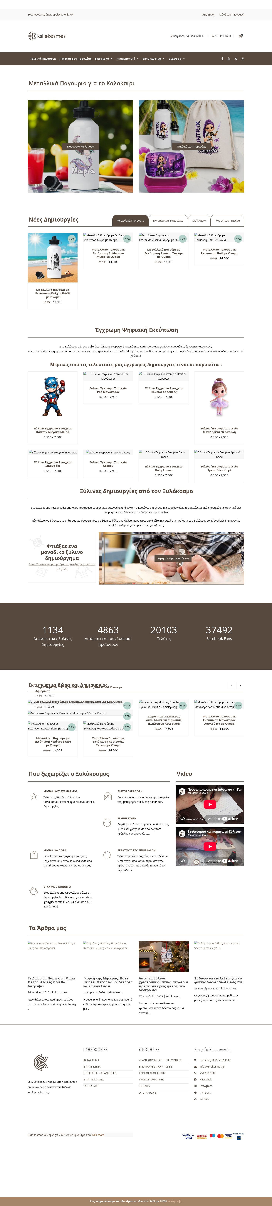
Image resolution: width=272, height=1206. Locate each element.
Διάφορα (175, 58)
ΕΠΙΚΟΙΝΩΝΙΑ (91, 1066)
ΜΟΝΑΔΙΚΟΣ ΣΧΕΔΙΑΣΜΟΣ (60, 791)
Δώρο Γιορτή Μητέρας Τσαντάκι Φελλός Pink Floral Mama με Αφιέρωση (78, 689)
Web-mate (98, 1135)
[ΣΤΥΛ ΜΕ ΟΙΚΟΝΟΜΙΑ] (34, 891)
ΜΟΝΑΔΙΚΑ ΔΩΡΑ (54, 850)
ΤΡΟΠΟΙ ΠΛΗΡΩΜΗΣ (151, 1079)
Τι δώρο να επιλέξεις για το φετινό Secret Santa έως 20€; (219, 980)
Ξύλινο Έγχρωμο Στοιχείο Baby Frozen (164, 468)
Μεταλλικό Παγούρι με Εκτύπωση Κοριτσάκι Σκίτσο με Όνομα (108, 741)
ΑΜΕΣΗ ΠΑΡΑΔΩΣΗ (129, 791)
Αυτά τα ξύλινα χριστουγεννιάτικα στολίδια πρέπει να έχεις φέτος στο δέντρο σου (163, 984)
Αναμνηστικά (126, 58)
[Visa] (228, 1136)
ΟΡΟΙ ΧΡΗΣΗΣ (147, 1092)
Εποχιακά (102, 58)
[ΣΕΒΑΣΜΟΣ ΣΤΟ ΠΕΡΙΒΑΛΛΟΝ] (107, 855)
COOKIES (144, 1086)
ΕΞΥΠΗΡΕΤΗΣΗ (126, 818)
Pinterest (205, 1092)
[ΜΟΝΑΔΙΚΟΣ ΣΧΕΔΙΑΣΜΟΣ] (34, 796)
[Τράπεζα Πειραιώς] (238, 1136)
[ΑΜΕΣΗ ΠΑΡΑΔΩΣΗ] (108, 796)
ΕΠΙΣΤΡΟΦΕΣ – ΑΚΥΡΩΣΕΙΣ (155, 1066)
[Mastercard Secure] (201, 1136)
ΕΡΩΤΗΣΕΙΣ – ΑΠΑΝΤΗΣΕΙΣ (100, 1073)
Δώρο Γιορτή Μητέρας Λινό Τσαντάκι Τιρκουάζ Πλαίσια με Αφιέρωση (164, 720)
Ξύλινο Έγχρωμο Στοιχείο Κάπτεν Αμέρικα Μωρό (53, 430)
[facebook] (222, 59)
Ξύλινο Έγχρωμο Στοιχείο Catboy (108, 464)
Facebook (206, 1079)
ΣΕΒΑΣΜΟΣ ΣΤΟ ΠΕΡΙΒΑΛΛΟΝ (136, 850)
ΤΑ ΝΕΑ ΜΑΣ (91, 1086)
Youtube (205, 1099)
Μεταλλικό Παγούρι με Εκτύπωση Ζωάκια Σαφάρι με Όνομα (164, 253)
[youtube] (229, 59)
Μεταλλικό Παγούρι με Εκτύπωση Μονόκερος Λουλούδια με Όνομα (219, 720)
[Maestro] (212, 1136)
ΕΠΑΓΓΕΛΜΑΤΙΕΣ (93, 1079)
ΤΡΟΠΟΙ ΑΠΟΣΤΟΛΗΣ (152, 1073)
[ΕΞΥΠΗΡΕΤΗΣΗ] (107, 823)
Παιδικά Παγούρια (43, 58)
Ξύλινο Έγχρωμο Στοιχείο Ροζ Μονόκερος (108, 390)
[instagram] (243, 59)
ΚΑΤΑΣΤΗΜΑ (91, 1060)
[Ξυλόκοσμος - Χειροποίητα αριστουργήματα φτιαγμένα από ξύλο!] (47, 35)
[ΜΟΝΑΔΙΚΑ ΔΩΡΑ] (34, 855)
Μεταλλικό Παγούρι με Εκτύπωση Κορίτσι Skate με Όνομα (53, 741)
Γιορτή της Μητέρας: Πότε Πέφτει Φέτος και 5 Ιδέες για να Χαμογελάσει (108, 982)
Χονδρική (208, 14)
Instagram (206, 1086)
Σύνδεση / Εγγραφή (232, 14)
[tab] (130, 220)
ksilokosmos (59, 992)
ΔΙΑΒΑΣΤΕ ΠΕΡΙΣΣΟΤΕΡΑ (57, 966)
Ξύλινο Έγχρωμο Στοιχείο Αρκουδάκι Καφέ (219, 468)
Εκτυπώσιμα (152, 58)
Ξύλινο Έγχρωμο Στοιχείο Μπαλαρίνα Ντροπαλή (219, 430)
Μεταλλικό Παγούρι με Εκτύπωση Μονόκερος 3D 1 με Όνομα (78, 701)
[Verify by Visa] (188, 1136)
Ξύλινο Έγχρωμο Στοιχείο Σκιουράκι (53, 464)
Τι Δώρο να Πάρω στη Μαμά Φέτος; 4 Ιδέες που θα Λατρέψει (51, 982)
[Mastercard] (220, 1136)
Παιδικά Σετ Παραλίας (75, 58)
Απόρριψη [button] (175, 1201)
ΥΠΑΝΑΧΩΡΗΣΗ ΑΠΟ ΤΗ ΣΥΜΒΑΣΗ (160, 1060)
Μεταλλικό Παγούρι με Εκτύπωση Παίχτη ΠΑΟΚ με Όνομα (52, 293)
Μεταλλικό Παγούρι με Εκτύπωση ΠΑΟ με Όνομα (219, 251)
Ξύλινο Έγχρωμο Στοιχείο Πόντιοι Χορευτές (164, 390)
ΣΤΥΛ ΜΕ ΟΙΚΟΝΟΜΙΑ (57, 886)
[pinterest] (236, 59)
